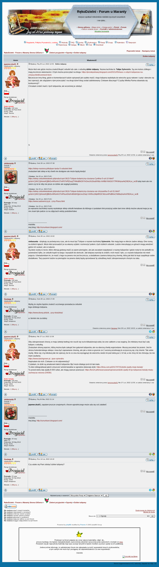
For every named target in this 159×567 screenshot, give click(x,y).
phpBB (68, 525)
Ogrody (69, 53)
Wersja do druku (149, 512)
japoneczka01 (10, 64)
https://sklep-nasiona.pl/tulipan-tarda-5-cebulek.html (50, 168)
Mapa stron (96, 27)
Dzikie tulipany (80, 53)
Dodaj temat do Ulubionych (145, 510)
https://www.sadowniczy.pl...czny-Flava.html (46, 201)
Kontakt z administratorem (111, 29)
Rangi (102, 42)
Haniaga (7, 299)
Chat (90, 45)
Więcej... (15, 116)
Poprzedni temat (133, 51)
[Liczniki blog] (130, 556)
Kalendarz (121, 42)
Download (99, 45)
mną (121, 542)
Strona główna (84, 27)
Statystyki (132, 42)
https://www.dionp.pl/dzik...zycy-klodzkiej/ (45, 313)
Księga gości (107, 27)
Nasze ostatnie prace (90, 29)
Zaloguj (73, 45)
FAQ (72, 42)
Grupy (110, 42)
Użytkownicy (92, 42)
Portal (116, 27)
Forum (123, 27)
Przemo (83, 525)
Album (82, 45)
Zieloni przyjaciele (56, 53)
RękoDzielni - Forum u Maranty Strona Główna (23, 53)
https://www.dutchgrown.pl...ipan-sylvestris (46, 359)
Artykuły (64, 42)
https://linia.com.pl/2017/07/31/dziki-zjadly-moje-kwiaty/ (120, 367)
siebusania (9, 163)
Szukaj (80, 42)
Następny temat (148, 51)
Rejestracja (63, 45)
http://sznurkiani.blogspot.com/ (49, 227)
